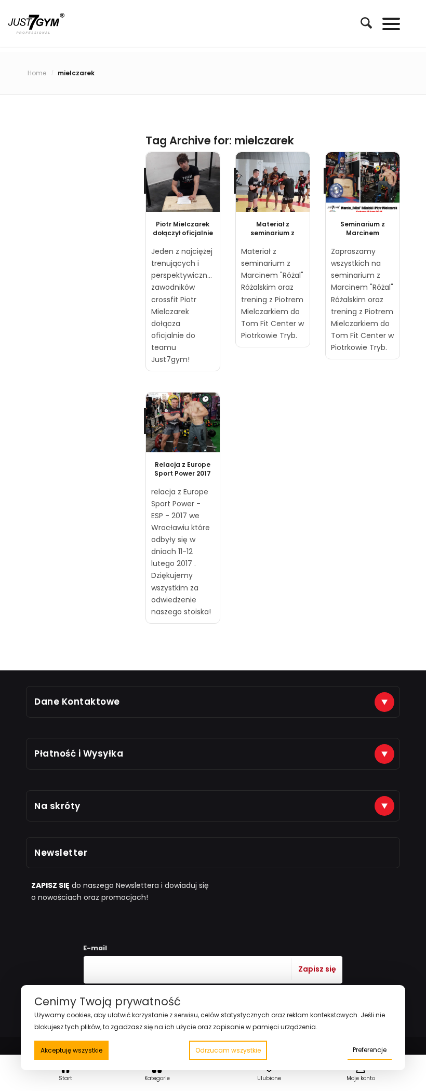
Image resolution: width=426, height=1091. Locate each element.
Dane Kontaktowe (77, 701)
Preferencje (370, 1049)
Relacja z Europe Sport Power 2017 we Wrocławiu (182, 473)
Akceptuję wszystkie (71, 1050)
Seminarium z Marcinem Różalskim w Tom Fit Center (363, 237)
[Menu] (386, 23)
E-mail (95, 948)
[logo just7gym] (36, 23)
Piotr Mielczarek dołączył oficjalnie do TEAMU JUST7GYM (183, 237)
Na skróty (57, 806)
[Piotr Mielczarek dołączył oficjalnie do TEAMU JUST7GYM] (183, 182)
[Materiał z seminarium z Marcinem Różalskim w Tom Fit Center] (273, 182)
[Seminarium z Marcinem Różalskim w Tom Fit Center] (363, 182)
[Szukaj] (361, 23)
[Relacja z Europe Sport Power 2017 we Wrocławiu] (183, 422)
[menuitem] (361, 23)
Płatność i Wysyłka (78, 753)
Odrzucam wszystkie (228, 1050)
